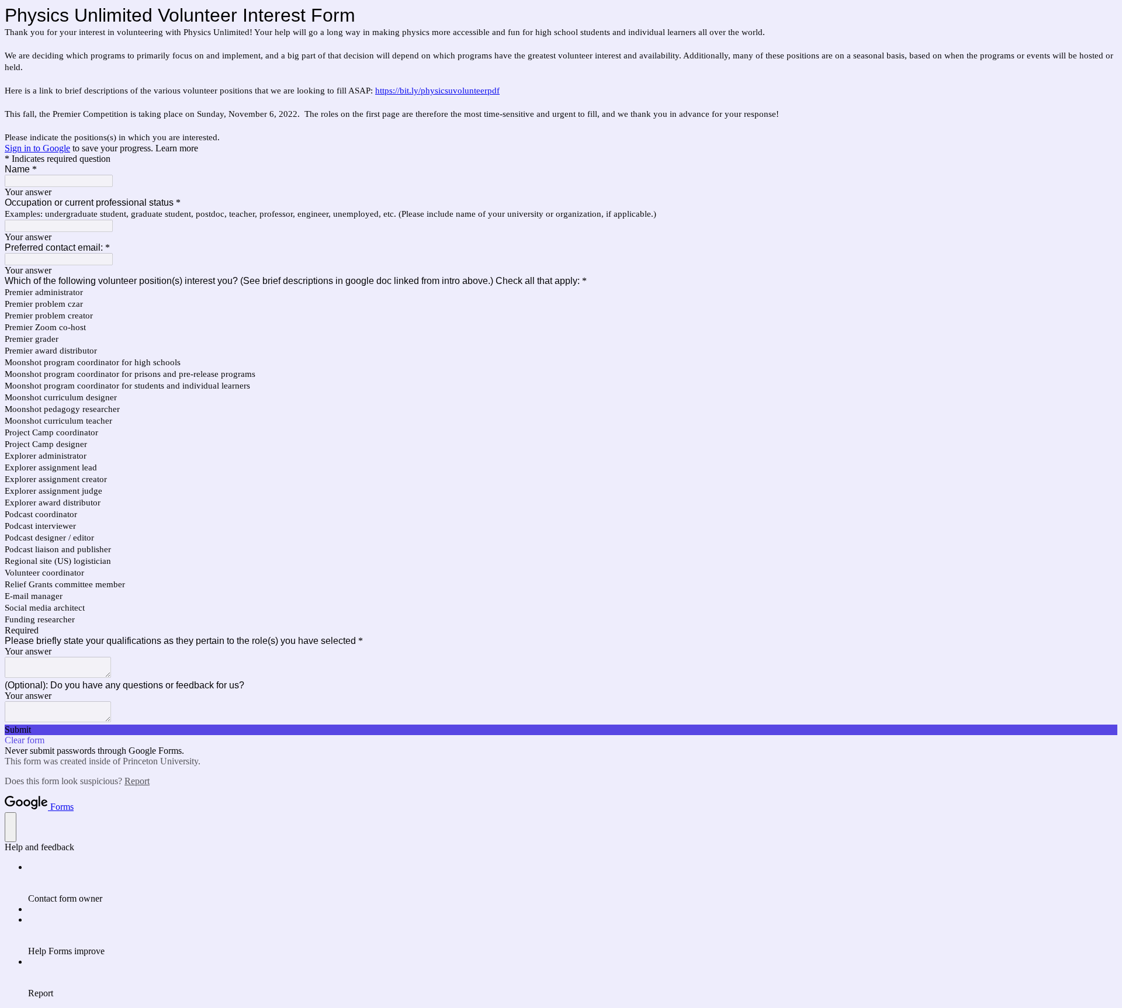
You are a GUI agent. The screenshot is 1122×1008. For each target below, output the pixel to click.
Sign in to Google (37, 148)
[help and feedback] (10, 827)
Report (137, 781)
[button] (561, 730)
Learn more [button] (176, 148)
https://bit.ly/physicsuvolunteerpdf (437, 90)
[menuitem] (572, 883)
